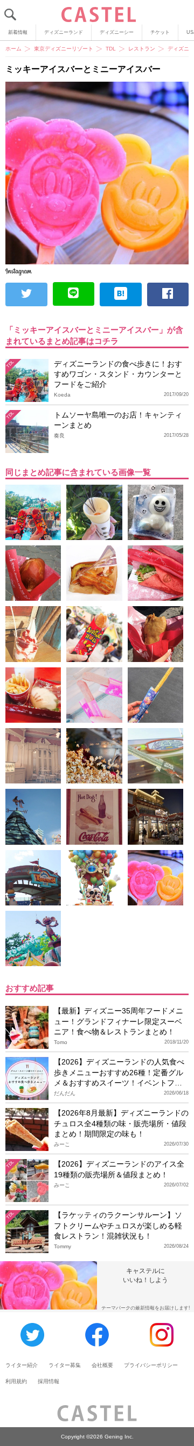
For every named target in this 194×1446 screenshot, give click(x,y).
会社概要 (102, 1365)
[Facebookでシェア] (168, 294)
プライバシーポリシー (151, 1365)
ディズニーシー (117, 32)
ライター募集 (64, 1365)
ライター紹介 (21, 1365)
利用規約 (16, 1381)
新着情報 (17, 32)
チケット (160, 32)
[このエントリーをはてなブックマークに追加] (121, 294)
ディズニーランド (63, 32)
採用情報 (48, 1381)
